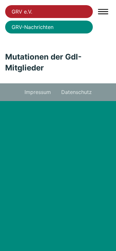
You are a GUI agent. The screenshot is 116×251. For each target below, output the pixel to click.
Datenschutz (76, 92)
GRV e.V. (22, 11)
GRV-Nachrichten (32, 27)
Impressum (37, 92)
